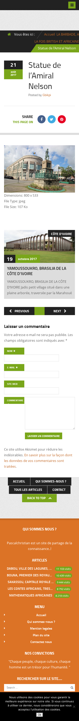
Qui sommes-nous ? (50, 481)
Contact (58, 489)
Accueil (49, 34)
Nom (10, 351)
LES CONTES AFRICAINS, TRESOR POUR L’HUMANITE (31, 588)
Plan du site (41, 635)
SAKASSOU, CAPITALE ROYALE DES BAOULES (31, 581)
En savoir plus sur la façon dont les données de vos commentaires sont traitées (38, 461)
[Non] (74, 707)
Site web (12, 384)
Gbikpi (47, 95)
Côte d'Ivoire (61, 233)
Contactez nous (41, 641)
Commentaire (15, 400)
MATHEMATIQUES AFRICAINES (30, 595)
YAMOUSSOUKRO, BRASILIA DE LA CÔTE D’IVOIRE (36, 270)
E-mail (11, 367)
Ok (39, 714)
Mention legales (41, 628)
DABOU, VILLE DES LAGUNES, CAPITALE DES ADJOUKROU (30, 568)
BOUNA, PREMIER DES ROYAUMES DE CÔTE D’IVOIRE (30, 575)
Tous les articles (28, 489)
